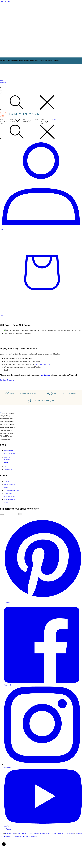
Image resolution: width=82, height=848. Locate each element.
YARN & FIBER (8, 450)
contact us (45, 375)
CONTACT (7, 481)
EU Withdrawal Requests (21, 836)
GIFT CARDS (8, 469)
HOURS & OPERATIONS (11, 490)
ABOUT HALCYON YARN (9, 486)
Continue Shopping (7, 380)
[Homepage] (20, 117)
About (1, 80)
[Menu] (1, 90)
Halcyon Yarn (10, 833)
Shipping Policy (57, 833)
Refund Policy (45, 833)
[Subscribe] (20, 514)
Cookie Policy (69, 833)
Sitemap (34, 836)
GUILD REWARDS (9, 499)
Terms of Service (33, 833)
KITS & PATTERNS (10, 454)
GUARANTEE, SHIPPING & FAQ (9, 495)
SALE (5, 466)
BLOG (6, 503)
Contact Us (3, 82)
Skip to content (5, 1)
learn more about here (44, 364)
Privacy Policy (21, 833)
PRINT (6, 463)
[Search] (41, 103)
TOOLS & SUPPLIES (7, 458)
